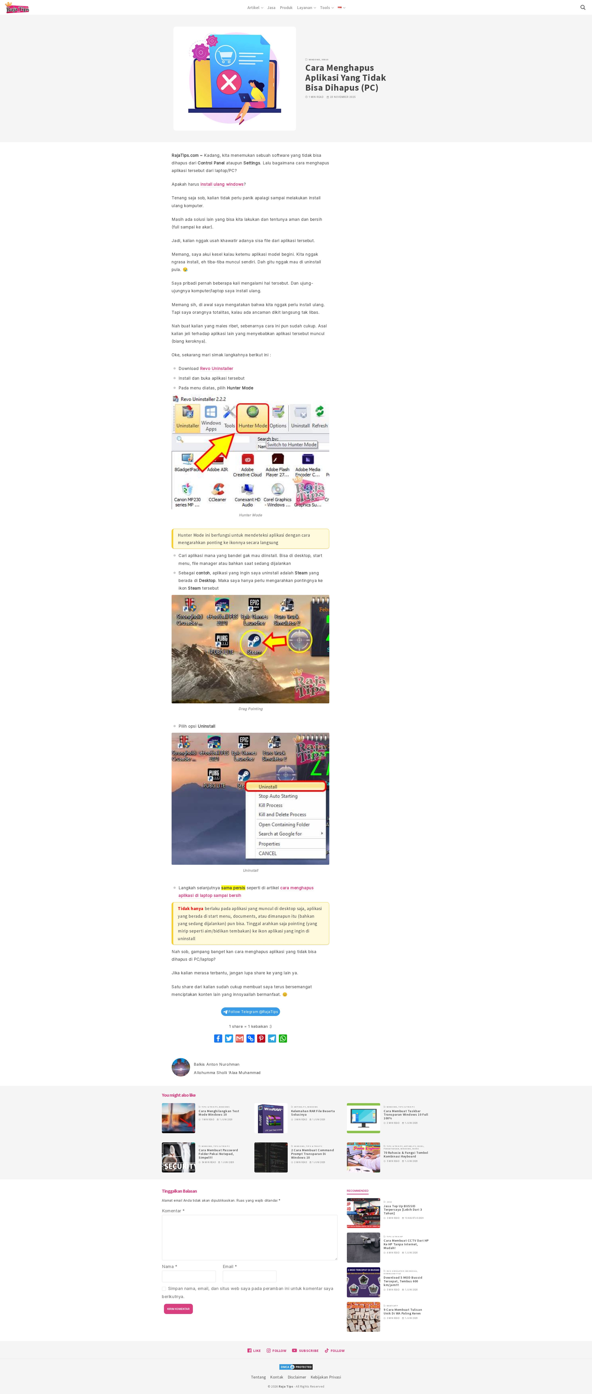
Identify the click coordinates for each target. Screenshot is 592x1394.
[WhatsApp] (283, 1038)
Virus (325, 59)
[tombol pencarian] (583, 7)
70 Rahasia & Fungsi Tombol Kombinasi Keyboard (406, 1154)
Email (230, 1266)
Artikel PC (300, 1107)
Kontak (276, 1377)
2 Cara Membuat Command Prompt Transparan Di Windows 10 (312, 1154)
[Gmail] (239, 1038)
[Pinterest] (261, 1038)
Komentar (173, 1210)
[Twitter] (229, 1038)
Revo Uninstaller (216, 368)
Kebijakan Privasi (326, 1377)
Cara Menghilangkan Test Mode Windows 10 (219, 1113)
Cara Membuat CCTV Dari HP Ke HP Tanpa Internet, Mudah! (406, 1244)
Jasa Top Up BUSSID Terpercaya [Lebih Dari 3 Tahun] (403, 1209)
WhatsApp (392, 1306)
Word (415, 1149)
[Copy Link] (250, 1038)
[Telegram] (272, 1038)
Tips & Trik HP (395, 1236)
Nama (170, 1266)
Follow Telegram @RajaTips (253, 1011)
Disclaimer (297, 1377)
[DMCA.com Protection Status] (296, 1368)
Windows (314, 59)
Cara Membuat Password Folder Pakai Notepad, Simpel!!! (218, 1154)
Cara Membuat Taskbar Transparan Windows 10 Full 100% (406, 1114)
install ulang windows (222, 184)
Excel (420, 1146)
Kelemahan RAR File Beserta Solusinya (313, 1113)
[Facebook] (218, 1038)
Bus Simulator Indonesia (402, 1271)
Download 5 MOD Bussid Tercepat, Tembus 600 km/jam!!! (403, 1281)
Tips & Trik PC (210, 1107)
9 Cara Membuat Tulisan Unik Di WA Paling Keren (403, 1311)
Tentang (258, 1377)
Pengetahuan (391, 1149)
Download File (392, 1273)
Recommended (358, 1190)
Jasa (389, 1202)
